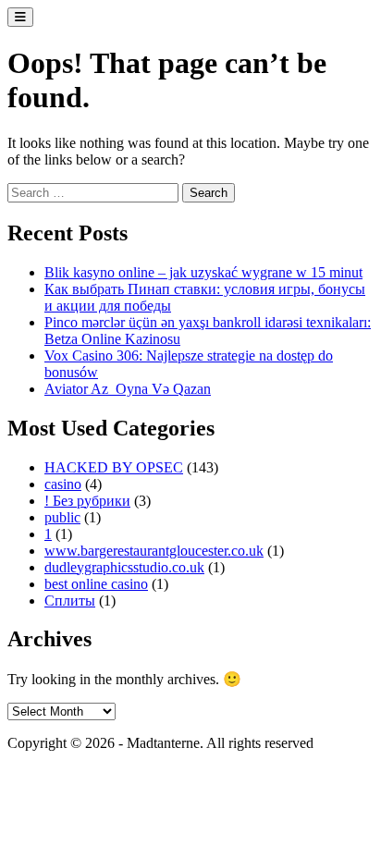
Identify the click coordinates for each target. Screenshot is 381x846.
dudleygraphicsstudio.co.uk (124, 567)
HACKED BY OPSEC (113, 467)
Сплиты (69, 600)
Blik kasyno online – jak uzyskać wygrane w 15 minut (203, 272)
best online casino (96, 584)
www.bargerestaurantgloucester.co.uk (154, 550)
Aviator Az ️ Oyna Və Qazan (127, 389)
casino (62, 484)
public (62, 517)
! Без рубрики (87, 501)
